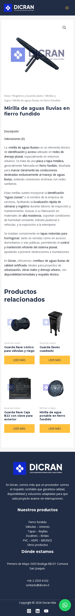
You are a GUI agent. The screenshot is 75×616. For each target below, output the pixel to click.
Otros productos (37, 545)
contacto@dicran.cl (37, 585)
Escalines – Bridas (37, 536)
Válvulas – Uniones (38, 527)
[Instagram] (29, 611)
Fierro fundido (38, 522)
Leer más (19, 360)
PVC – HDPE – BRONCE (37, 540)
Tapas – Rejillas (38, 531)
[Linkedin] (37, 611)
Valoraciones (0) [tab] (14, 139)
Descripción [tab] (11, 131)
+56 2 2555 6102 (37, 581)
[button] (64, 27)
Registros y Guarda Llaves (28, 96)
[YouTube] (46, 611)
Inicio (7, 96)
